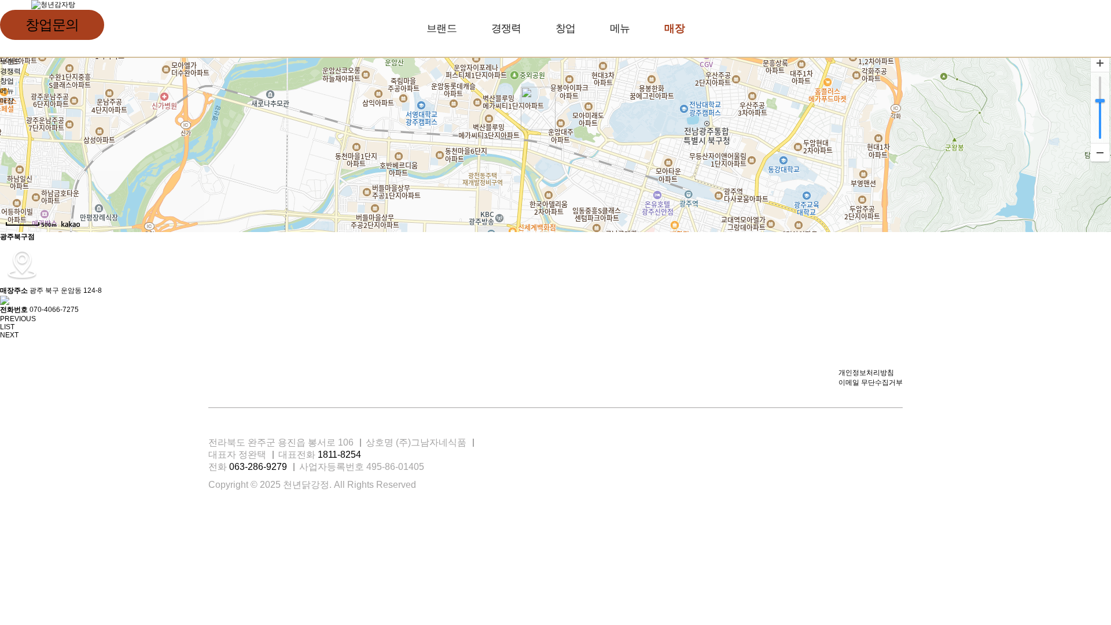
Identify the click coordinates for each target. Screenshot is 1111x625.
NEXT (9, 335)
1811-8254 (339, 454)
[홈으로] (53, 5)
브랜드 (441, 28)
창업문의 (51, 24)
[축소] (1100, 152)
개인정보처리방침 (866, 373)
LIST (7, 327)
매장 (674, 28)
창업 (565, 28)
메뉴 (620, 28)
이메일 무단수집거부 (870, 382)
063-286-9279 (258, 467)
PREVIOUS (18, 319)
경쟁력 (506, 28)
